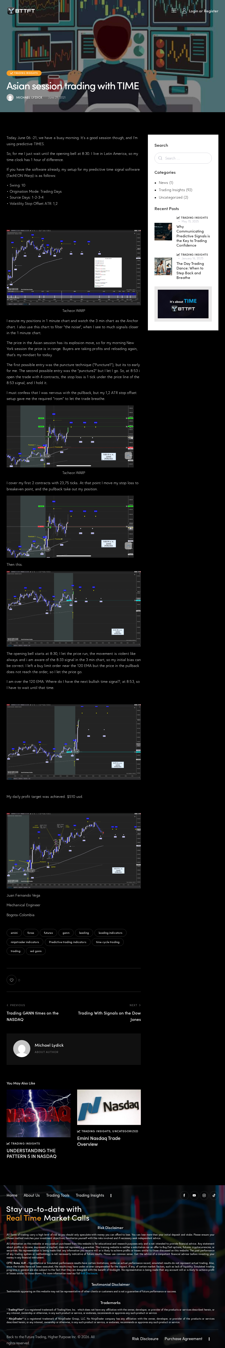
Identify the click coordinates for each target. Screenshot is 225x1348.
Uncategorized (125, 1131)
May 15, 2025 (190, 221)
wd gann (36, 951)
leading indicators (110, 933)
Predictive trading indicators (67, 942)
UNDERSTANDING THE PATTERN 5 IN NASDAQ (31, 1153)
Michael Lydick (49, 1045)
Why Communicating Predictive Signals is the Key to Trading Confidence (193, 235)
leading (84, 933)
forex (30, 933)
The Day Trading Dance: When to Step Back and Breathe (190, 270)
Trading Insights (172, 189)
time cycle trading (108, 942)
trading (15, 951)
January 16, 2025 (192, 258)
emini (14, 933)
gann (66, 933)
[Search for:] (183, 158)
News (163, 182)
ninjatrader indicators (25, 942)
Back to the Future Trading (26, 1337)
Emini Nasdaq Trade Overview (98, 1141)
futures (48, 933)
